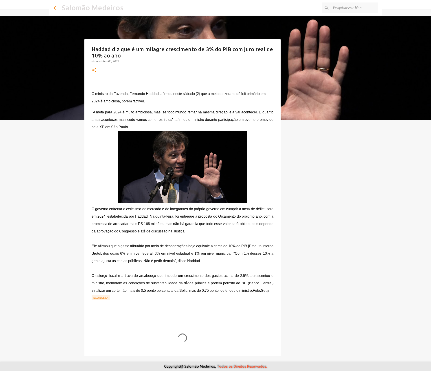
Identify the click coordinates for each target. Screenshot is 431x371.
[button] (94, 70)
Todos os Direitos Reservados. (242, 366)
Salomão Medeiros (92, 8)
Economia (100, 297)
